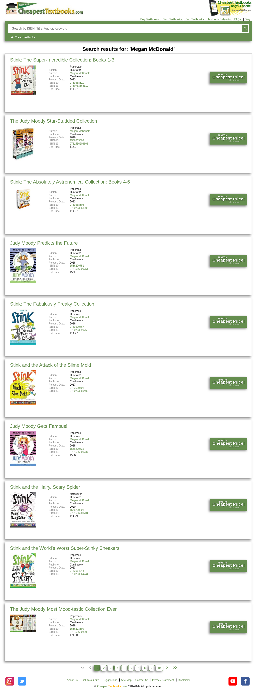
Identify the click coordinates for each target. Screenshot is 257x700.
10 (159, 667)
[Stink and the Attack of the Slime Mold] (23, 404)
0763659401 (77, 387)
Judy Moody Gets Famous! (38, 426)
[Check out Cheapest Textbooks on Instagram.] (9, 681)
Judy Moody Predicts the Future (44, 243)
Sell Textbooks (195, 19)
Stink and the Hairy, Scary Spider (45, 487)
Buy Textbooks (149, 19)
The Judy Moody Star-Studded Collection (53, 121)
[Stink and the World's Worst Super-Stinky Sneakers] (23, 587)
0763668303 (77, 204)
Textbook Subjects (219, 19)
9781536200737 (79, 452)
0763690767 (77, 326)
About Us (72, 680)
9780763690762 (79, 330)
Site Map (126, 680)
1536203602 (77, 140)
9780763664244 (79, 574)
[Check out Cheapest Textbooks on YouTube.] (232, 681)
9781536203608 (79, 143)
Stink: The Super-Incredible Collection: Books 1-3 (62, 60)
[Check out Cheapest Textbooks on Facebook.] (245, 681)
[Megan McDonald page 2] (167, 668)
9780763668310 (79, 85)
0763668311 (77, 82)
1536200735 (77, 448)
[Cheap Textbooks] (44, 14)
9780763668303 (79, 207)
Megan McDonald (80, 73)
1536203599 (77, 628)
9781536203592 (79, 631)
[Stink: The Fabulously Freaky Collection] (23, 343)
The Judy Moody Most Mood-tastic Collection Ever (63, 609)
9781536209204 (79, 513)
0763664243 (77, 570)
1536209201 (77, 509)
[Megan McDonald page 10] (174, 668)
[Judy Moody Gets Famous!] (23, 465)
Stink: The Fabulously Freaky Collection (52, 304)
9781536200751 (79, 268)
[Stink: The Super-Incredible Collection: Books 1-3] (23, 94)
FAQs (237, 19)
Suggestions (110, 680)
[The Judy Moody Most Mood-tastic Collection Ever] (23, 630)
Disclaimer (184, 680)
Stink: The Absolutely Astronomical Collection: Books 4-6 (70, 182)
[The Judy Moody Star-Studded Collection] (23, 160)
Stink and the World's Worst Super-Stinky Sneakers (64, 548)
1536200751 (77, 265)
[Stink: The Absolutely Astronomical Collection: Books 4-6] (23, 209)
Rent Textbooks (172, 19)
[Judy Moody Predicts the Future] (23, 282)
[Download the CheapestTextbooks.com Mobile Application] (230, 15)
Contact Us (141, 680)
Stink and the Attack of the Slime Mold (50, 365)
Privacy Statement (163, 680)
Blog (248, 19)
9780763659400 (79, 390)
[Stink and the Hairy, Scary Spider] (23, 526)
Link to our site (90, 680)
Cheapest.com (112, 686)
